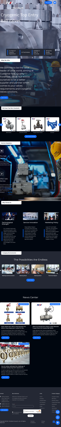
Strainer (53, 406)
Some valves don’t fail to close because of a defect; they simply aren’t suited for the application (13, 328)
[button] (28, 57)
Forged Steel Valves (56, 402)
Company (42, 398)
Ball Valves (54, 398)
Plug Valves (54, 404)
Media (41, 406)
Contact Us (42, 408)
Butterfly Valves (55, 400)
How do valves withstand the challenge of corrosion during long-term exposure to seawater (13, 368)
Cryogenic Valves (55, 396)
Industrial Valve (43, 400)
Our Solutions (42, 402)
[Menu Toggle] (41, 2)
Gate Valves (54, 408)
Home (41, 396)
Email (13, 404)
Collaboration (42, 404)
